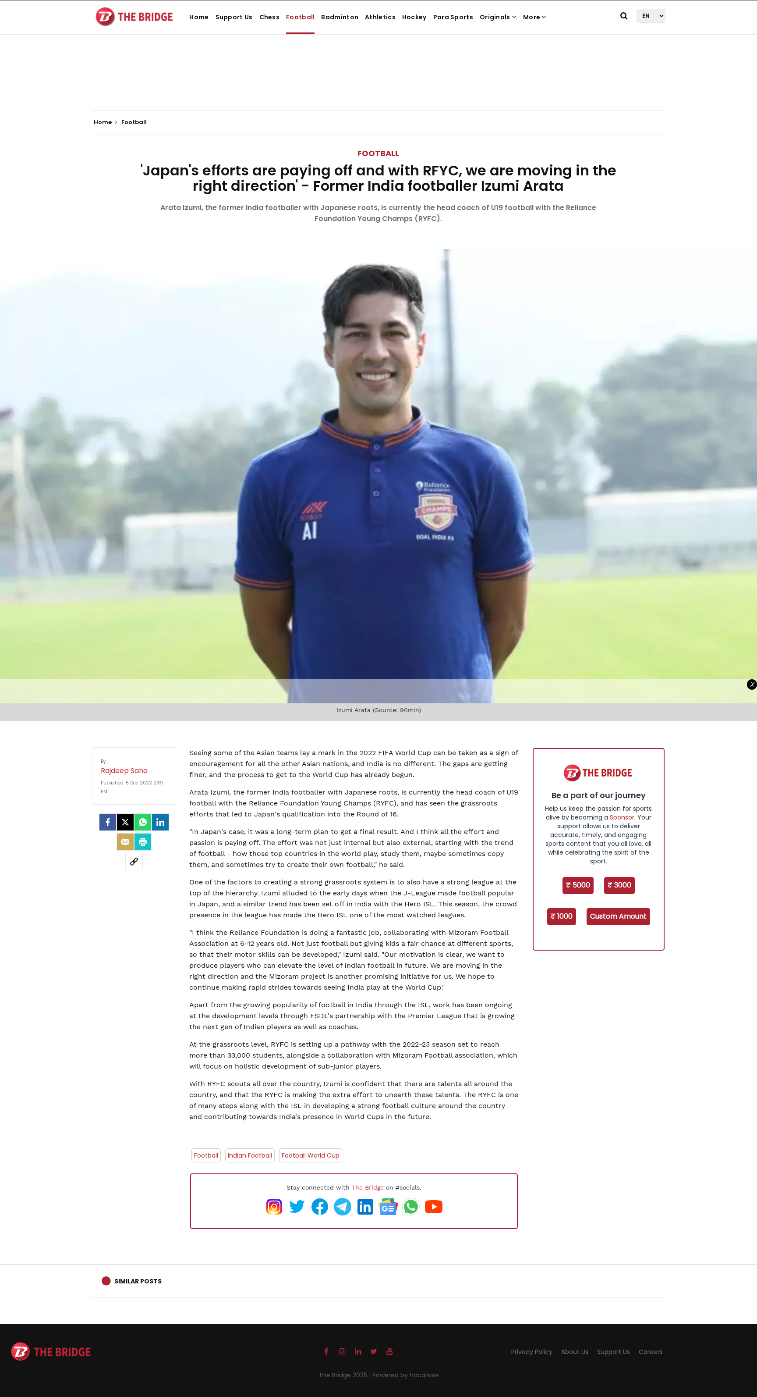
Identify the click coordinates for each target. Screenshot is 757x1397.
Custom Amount (618, 916)
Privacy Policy (531, 1351)
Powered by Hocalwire (405, 1375)
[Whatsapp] (143, 822)
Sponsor (622, 817)
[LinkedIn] (160, 822)
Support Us (234, 17)
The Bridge (368, 1187)
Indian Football (250, 1155)
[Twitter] (125, 822)
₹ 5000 (578, 885)
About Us (574, 1351)
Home (199, 17)
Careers (651, 1351)
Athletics (380, 17)
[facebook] (108, 822)
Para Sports (453, 17)
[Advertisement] (378, 83)
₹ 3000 (619, 885)
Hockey (414, 17)
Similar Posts (138, 1281)
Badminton (339, 17)
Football (300, 17)
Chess (269, 17)
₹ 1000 (562, 916)
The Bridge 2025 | (345, 1375)
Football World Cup (311, 1155)
